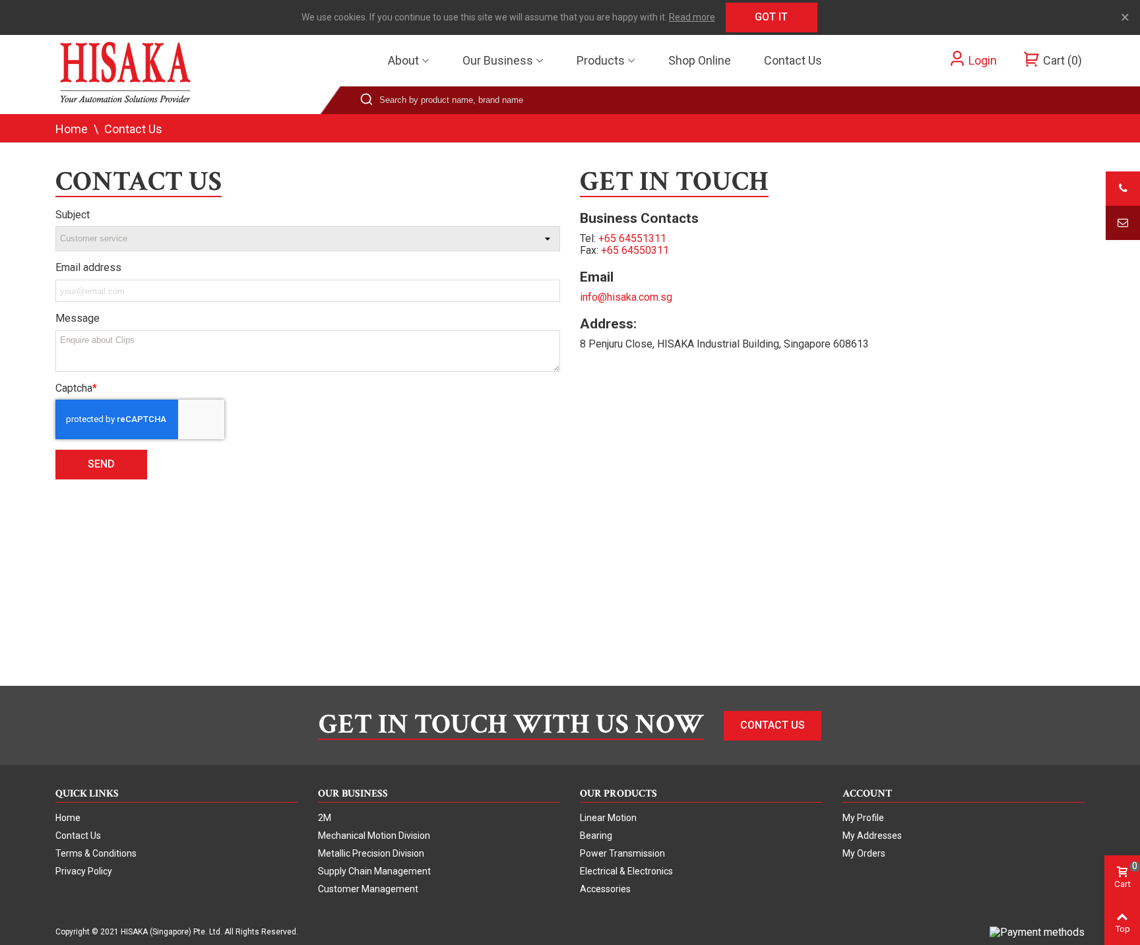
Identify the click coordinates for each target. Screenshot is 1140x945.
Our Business (497, 60)
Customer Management (368, 889)
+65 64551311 (632, 238)
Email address (88, 268)
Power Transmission (622, 853)
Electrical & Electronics (626, 871)
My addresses (872, 835)
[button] (772, 726)
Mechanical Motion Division (374, 835)
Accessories (605, 889)
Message (77, 318)
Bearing (596, 835)
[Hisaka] (128, 74)
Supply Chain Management (374, 871)
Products (601, 60)
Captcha (73, 388)
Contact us (793, 60)
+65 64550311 (635, 250)
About (403, 60)
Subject (72, 215)
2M (324, 817)
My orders (863, 853)
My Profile (863, 817)
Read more (692, 17)
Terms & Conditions (96, 853)
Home (67, 817)
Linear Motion (608, 817)
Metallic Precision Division (371, 853)
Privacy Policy (83, 871)
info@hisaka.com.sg (626, 297)
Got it (771, 17)
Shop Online (699, 60)
